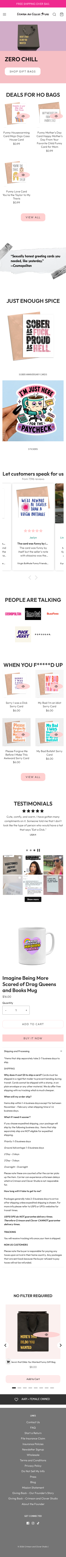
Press (33, 1476)
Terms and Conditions (33, 1460)
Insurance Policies (33, 1444)
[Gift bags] (33, 36)
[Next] (60, 1345)
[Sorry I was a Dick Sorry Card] (16, 683)
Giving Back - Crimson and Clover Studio (33, 1498)
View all (33, 217)
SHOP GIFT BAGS (23, 71)
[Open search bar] (52, 14)
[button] (30, 577)
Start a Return (33, 1433)
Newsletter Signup (33, 1449)
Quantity (7, 1002)
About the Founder (33, 1504)
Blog (33, 1482)
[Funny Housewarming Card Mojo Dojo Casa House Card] (16, 113)
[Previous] (5, 1345)
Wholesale (33, 1454)
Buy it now (33, 1038)
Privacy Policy (33, 1465)
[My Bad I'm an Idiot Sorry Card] (49, 683)
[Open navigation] (4, 14)
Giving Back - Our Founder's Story (33, 1493)
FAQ (33, 1427)
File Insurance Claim (33, 1438)
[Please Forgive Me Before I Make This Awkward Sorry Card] (16, 731)
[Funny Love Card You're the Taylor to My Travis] (16, 172)
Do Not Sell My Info (33, 1471)
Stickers (33, 449)
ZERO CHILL (21, 59)
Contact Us (33, 1422)
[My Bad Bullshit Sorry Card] (49, 731)
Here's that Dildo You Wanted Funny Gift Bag (33, 1362)
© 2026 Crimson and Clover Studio (33, 1546)
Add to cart (33, 1024)
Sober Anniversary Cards (33, 374)
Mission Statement (33, 1487)
